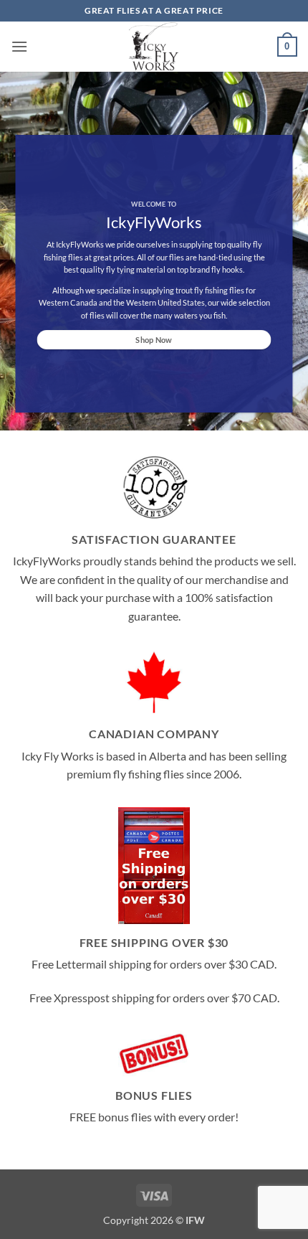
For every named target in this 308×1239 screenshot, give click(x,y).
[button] (19, 46)
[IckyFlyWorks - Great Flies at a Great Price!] (154, 47)
